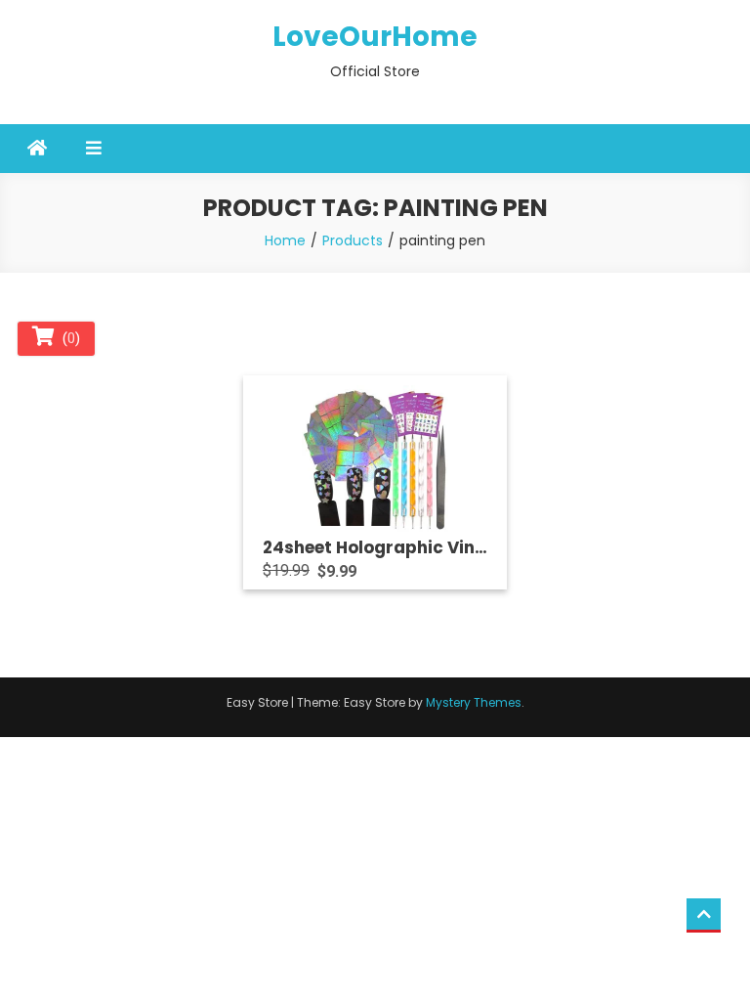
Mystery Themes (473, 702)
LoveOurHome (375, 37)
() (67, 338)
